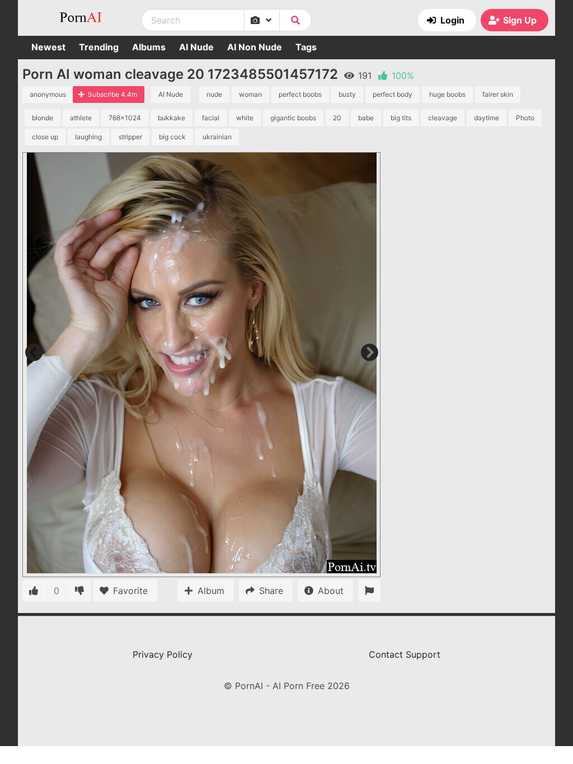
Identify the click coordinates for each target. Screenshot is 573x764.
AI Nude (196, 47)
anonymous (48, 94)
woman (250, 94)
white (244, 118)
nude (214, 94)
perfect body (392, 94)
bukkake (171, 118)
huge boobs (447, 94)
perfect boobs (300, 94)
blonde (42, 118)
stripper (130, 137)
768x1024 (125, 118)
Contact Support (404, 654)
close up (45, 137)
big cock (172, 137)
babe (366, 118)
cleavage (442, 118)
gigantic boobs (293, 118)
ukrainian (217, 137)
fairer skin (497, 94)
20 (337, 118)
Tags (306, 47)
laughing (88, 137)
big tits (401, 118)
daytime (486, 118)
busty (347, 94)
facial (210, 118)
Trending (99, 47)
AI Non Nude (254, 47)
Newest (48, 47)
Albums (149, 47)
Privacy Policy (162, 654)
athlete (81, 118)
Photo (525, 118)
